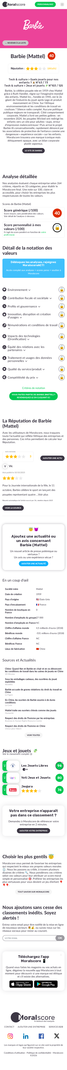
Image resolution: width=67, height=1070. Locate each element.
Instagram (10, 1036)
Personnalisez (45, 4)
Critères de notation (33, 388)
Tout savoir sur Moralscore (33, 892)
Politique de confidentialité (39, 1053)
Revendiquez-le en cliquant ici (33, 396)
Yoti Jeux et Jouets (36, 777)
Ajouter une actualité (33, 564)
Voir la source (13, 508)
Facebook (41, 1036)
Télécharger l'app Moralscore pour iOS (21, 984)
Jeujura (27, 786)
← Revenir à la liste (15, 43)
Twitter (56, 1036)
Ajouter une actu (52, 458)
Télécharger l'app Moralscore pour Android (46, 984)
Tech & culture (18, 79)
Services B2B (56, 1027)
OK (60, 938)
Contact (9, 1027)
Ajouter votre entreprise (33, 831)
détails (52, 68)
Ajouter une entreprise (31, 1027)
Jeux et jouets (35, 85)
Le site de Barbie (33, 151)
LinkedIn (25, 1036)
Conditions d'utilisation (14, 1053)
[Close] (61, 955)
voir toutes (33, 735)
